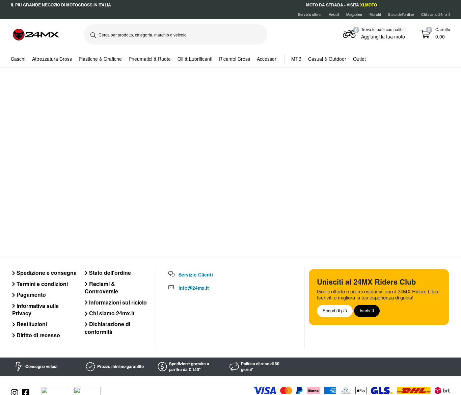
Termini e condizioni (41, 284)
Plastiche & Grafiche (100, 58)
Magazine (354, 14)
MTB (296, 58)
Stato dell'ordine (109, 272)
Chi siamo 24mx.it (435, 14)
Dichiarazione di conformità (107, 327)
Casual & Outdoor (327, 58)
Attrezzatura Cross (52, 58)
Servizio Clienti (196, 274)
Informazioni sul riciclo (117, 302)
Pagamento (30, 294)
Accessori (267, 58)
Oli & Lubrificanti (195, 58)
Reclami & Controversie (101, 287)
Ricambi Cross (234, 58)
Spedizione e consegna (46, 272)
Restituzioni (31, 324)
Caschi (18, 58)
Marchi (375, 14)
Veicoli (334, 14)
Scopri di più (335, 310)
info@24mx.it (194, 287)
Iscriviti (367, 310)
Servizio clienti (309, 14)
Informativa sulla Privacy (35, 309)
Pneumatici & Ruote (150, 58)
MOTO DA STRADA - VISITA (341, 5)
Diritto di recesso (37, 335)
